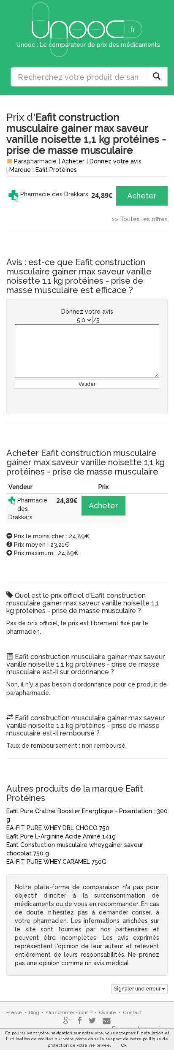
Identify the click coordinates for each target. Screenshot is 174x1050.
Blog (34, 1012)
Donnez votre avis (115, 161)
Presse (14, 1012)
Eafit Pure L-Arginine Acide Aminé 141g (61, 836)
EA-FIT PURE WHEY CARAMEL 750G (56, 861)
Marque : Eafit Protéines (43, 169)
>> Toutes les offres (139, 219)
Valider (87, 384)
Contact (132, 1012)
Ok (124, 1045)
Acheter (73, 161)
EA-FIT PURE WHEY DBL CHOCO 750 (57, 828)
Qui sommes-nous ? (69, 1012)
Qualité (107, 1012)
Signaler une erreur (138, 989)
